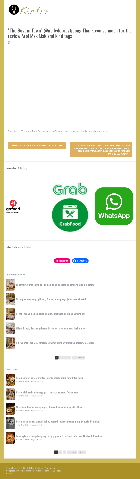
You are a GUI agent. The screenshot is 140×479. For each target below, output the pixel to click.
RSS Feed (56, 471)
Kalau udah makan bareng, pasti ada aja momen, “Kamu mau (47, 392)
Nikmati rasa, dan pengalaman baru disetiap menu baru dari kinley (50, 328)
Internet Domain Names (33, 471)
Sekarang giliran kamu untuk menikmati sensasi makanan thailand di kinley (55, 284)
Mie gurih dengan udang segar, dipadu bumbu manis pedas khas (49, 407)
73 (74, 357)
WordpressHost (12, 471)
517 (74, 452)
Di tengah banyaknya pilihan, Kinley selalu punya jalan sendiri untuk (51, 299)
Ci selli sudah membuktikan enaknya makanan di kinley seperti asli (50, 314)
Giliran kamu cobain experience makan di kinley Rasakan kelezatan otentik (55, 343)
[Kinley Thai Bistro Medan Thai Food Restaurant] (28, 9)
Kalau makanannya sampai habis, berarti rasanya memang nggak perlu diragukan (58, 421)
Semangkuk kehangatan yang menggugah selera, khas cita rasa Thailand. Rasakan (59, 436)
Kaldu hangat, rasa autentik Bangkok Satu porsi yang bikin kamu (49, 378)
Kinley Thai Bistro (36, 468)
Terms (47, 471)
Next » (81, 357)
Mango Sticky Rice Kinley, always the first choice (37, 146)
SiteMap (9, 473)
